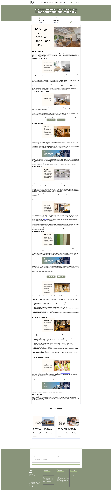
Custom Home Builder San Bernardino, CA (48, 477)
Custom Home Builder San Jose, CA (48, 478)
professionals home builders (65, 373)
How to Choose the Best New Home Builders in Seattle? (62, 483)
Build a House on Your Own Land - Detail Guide (62, 474)
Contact (60, 2)
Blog (64, 2)
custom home (61, 76)
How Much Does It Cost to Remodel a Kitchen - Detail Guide (63, 479)
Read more (34, 436)
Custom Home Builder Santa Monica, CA (48, 480)
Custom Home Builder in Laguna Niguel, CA (48, 482)
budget (45, 219)
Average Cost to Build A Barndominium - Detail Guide (62, 477)
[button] (46, 2)
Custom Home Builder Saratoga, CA (48, 481)
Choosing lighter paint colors (37, 85)
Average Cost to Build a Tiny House (61, 482)
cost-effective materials (39, 196)
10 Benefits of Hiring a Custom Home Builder (62, 475)
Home (41, 2)
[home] (32, 2)
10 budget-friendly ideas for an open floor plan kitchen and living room (62, 481)
